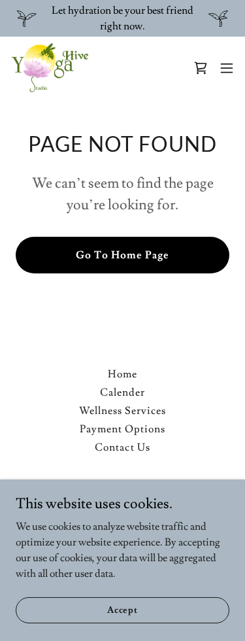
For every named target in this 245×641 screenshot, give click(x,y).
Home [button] (122, 374)
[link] (49, 68)
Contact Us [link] (122, 447)
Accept (122, 609)
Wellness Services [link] (122, 410)
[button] (227, 68)
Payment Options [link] (122, 429)
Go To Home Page (122, 255)
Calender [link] (122, 392)
